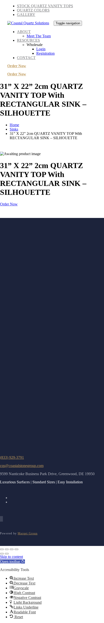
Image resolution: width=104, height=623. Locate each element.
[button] (12, 561)
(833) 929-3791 (12, 457)
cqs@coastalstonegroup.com (22, 466)
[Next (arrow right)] (7, 553)
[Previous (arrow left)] (2, 553)
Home (14, 125)
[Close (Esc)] (16, 549)
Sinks (14, 129)
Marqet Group (27, 533)
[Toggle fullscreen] (7, 549)
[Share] (12, 549)
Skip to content (11, 557)
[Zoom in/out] (2, 549)
